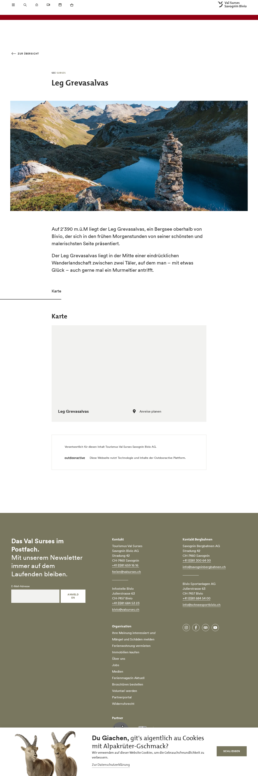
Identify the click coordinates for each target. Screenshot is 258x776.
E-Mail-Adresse (20, 586)
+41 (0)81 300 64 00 (197, 560)
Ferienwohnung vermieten (131, 646)
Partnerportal (122, 697)
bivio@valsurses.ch (125, 609)
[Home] (232, 5)
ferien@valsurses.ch (126, 572)
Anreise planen (150, 411)
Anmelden (73, 596)
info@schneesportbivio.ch (202, 605)
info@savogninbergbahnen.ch (204, 567)
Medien (117, 671)
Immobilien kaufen (125, 652)
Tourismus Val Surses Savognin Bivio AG (130, 447)
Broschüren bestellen (127, 684)
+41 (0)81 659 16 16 (125, 565)
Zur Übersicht (28, 53)
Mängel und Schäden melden (133, 639)
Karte (56, 291)
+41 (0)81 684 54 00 (196, 598)
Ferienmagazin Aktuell (128, 678)
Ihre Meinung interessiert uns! (134, 633)
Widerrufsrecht (123, 704)
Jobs (115, 665)
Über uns (118, 659)
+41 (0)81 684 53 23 (125, 603)
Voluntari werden (124, 691)
